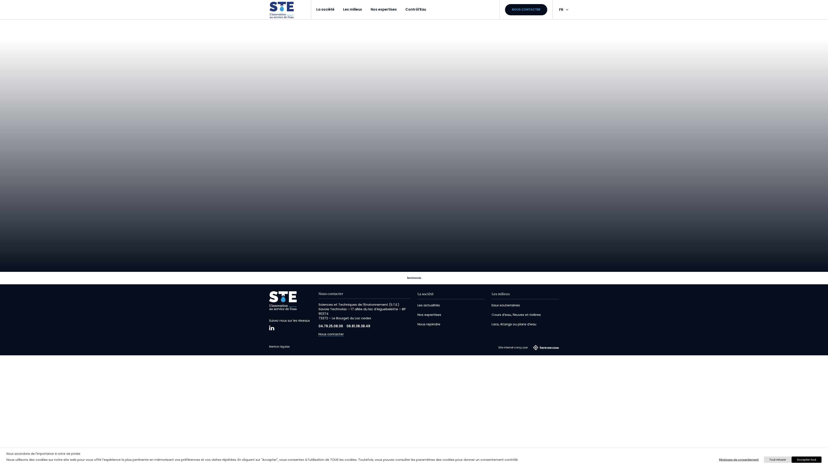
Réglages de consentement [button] (739, 460)
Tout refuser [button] (777, 460)
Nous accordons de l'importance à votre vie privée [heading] (43, 454)
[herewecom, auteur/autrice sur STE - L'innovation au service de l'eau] (282, 10)
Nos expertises (384, 9)
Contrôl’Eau (415, 9)
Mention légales (279, 346)
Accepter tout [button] (806, 460)
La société (325, 9)
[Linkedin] (271, 328)
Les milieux (352, 9)
